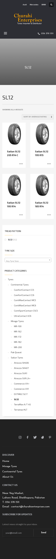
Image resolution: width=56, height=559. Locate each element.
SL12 (10, 239)
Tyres (10, 279)
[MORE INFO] (21, 164)
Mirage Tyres (17, 321)
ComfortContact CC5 (24, 290)
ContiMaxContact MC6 (25, 305)
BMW (44, 5)
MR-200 (18, 347)
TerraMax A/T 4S (22, 404)
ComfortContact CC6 (24, 295)
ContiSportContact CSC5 (26, 310)
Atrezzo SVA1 (20, 373)
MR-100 (17, 326)
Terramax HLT (20, 409)
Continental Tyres (20, 284)
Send (43, 533)
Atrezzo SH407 (21, 368)
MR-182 (17, 342)
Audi (25, 5)
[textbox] (28, 261)
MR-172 (17, 336)
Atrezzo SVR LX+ (22, 378)
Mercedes (34, 5)
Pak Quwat (16, 352)
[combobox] (28, 260)
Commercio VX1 (21, 389)
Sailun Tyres (17, 357)
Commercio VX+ (21, 383)
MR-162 (17, 331)
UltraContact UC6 (22, 316)
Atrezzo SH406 (21, 362)
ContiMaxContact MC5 (25, 300)
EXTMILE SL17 (20, 394)
